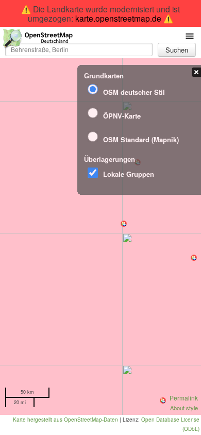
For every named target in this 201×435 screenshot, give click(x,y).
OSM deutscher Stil (134, 92)
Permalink (184, 397)
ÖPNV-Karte (122, 116)
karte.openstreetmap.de (118, 18)
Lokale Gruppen (128, 174)
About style (184, 408)
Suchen (176, 50)
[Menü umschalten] (189, 35)
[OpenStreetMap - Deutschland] (38, 40)
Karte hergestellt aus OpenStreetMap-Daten (65, 419)
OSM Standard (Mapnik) (141, 139)
